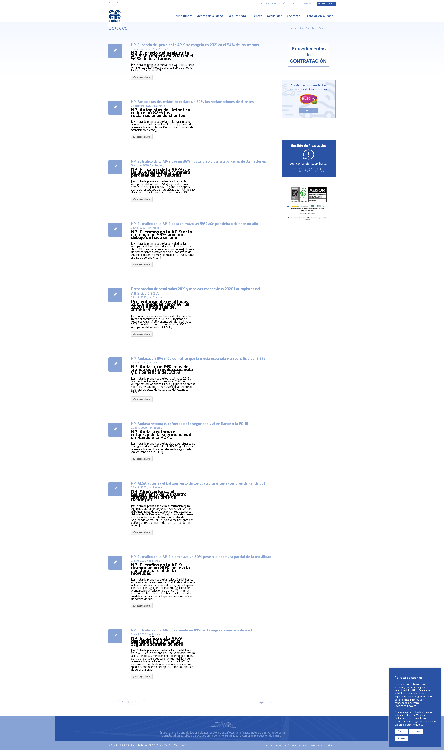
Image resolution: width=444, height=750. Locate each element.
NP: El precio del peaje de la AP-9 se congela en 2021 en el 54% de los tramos (195, 45)
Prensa (162, 48)
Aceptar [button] (402, 731)
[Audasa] (115, 16)
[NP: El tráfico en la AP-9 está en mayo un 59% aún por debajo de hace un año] (115, 230)
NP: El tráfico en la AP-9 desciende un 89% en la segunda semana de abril (192, 630)
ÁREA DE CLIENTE (326, 3)
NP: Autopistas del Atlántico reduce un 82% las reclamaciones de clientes (192, 101)
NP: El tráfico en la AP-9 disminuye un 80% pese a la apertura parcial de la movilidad (201, 557)
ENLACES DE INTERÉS (276, 3)
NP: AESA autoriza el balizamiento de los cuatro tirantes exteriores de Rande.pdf (198, 483)
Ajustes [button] (401, 738)
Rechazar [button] (416, 731)
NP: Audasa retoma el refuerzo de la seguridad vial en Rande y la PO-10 (189, 423)
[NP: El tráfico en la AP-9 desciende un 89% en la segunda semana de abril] (115, 636)
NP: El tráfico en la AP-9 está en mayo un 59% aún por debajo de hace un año (194, 223)
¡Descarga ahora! (142, 77)
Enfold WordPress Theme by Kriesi (173, 745)
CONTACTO (295, 3)
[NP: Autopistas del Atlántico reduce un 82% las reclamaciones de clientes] (115, 108)
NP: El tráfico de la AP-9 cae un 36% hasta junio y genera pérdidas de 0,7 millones (198, 161)
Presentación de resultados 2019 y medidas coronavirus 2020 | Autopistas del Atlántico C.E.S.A (195, 291)
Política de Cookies (405, 706)
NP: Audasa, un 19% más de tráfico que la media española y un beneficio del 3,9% (198, 358)
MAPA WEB (308, 3)
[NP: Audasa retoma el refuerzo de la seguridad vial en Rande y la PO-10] (115, 430)
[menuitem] (259, 4)
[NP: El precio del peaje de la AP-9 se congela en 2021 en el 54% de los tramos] (115, 51)
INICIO (260, 3)
